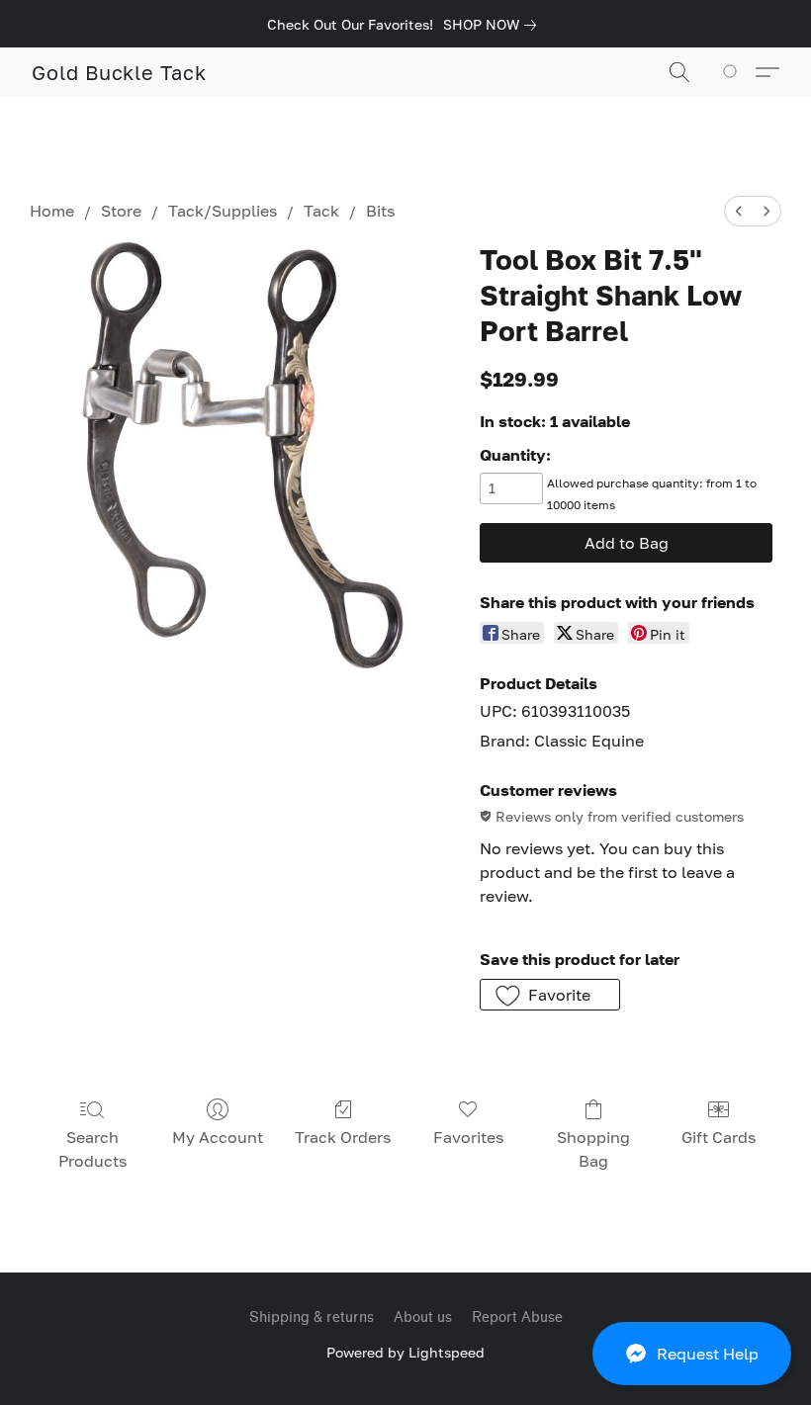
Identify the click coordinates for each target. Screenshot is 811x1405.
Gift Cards (718, 1137)
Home (52, 210)
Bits (380, 210)
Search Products (92, 1149)
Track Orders (343, 1137)
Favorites (468, 1137)
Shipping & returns (311, 1317)
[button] (691, 1353)
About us (423, 1317)
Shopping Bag (593, 1149)
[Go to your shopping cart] (733, 72)
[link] (493, 25)
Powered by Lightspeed (405, 1352)
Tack (321, 210)
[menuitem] (739, 211)
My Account (217, 1137)
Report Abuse (517, 1317)
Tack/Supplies (222, 210)
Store (121, 210)
